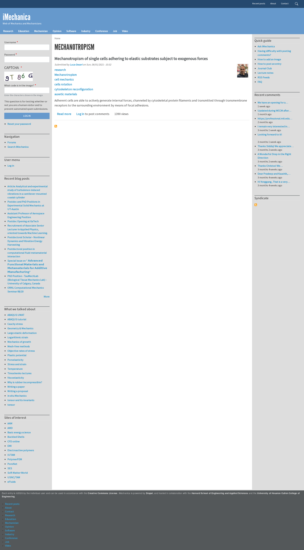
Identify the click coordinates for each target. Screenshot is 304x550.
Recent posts (258, 3)
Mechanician (41, 31)
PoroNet (12, 464)
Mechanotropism (65, 75)
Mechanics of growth (19, 341)
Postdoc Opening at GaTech (23, 221)
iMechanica (16, 17)
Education (23, 31)
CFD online (13, 441)
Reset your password (19, 124)
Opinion (57, 31)
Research (8, 31)
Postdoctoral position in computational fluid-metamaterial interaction (27, 252)
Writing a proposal (17, 391)
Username (10, 42)
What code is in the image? (19, 85)
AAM (9, 423)
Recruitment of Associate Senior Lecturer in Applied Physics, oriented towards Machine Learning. (27, 229)
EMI (9, 446)
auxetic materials (65, 94)
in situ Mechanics (17, 395)
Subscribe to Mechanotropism (55, 126)
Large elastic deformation (22, 333)
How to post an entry (269, 63)
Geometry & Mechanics (20, 328)
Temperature (15, 369)
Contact (284, 3)
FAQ (260, 81)
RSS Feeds (264, 77)
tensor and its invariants (20, 400)
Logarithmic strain (17, 337)
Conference (101, 31)
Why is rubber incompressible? (24, 382)
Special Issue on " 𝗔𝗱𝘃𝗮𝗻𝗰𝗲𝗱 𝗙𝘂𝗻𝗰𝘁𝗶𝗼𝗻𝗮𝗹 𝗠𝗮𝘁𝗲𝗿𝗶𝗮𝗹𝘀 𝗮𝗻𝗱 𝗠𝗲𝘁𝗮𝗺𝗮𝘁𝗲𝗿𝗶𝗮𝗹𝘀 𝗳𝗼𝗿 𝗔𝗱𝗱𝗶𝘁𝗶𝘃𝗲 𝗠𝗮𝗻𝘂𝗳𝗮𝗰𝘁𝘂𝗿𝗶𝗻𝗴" (27, 266)
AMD (10, 428)
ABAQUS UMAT (15, 315)
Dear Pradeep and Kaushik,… (274, 173)
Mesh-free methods (18, 346)
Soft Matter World (17, 472)
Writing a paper (16, 386)
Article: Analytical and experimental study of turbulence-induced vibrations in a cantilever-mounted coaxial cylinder (27, 192)
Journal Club (265, 68)
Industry (85, 31)
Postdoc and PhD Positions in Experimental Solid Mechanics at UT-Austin (25, 205)
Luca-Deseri (76, 64)
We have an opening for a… (273, 102)
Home (57, 38)
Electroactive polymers (20, 450)
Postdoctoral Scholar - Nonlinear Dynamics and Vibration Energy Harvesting (26, 240)
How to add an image (269, 59)
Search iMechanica (17, 146)
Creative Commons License (102, 493)
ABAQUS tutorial (16, 319)
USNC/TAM (13, 477)
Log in (80, 114)
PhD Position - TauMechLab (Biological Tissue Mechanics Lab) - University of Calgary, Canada (27, 279)
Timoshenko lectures (19, 373)
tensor (11, 404)
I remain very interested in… (274, 126)
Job (115, 31)
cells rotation (63, 84)
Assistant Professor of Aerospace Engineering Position (25, 215)
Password (9, 54)
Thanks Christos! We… (270, 165)
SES (9, 468)
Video (125, 31)
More (47, 296)
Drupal (149, 493)
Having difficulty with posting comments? (274, 53)
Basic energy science (19, 432)
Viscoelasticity (15, 377)
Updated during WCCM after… (274, 110)
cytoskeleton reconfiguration (73, 89)
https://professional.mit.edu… (275, 118)
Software (71, 31)
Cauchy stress (15, 324)
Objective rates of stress (21, 350)
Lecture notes (265, 72)
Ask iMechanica (266, 46)
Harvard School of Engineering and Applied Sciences (220, 493)
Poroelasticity (15, 360)
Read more (64, 114)
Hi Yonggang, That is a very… (274, 181)
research (60, 70)
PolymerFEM (14, 459)
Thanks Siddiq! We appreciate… (276, 146)
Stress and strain (16, 364)
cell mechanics (64, 79)
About (273, 3)
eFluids (11, 481)
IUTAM (11, 455)
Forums (11, 142)
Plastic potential (16, 355)
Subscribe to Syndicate (255, 205)
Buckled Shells (15, 437)
